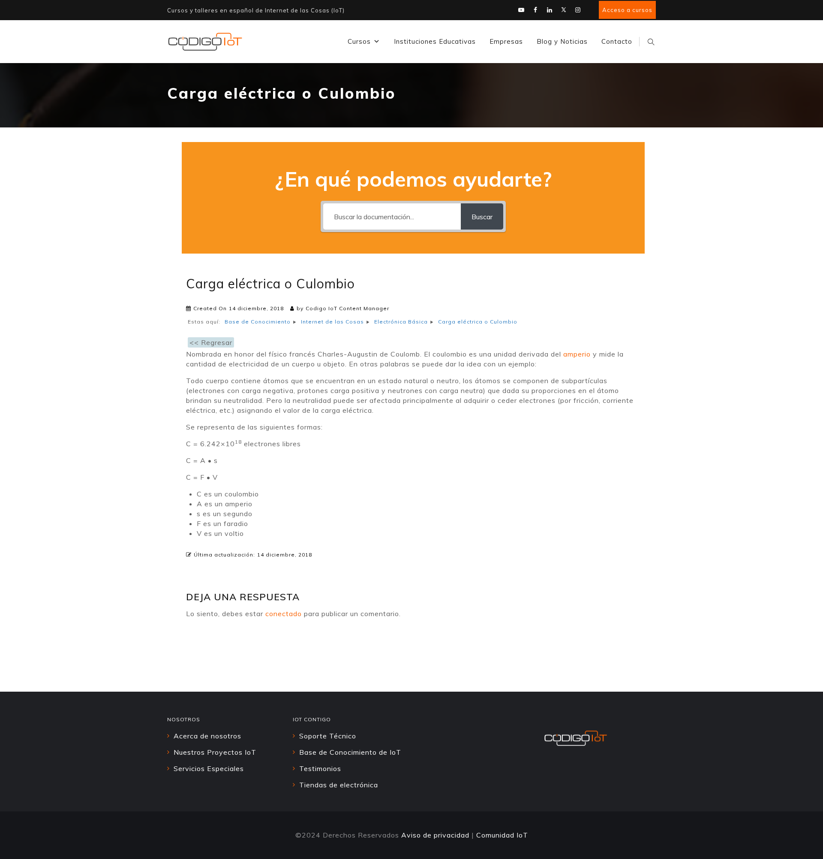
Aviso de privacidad (435, 835)
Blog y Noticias (562, 41)
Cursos (359, 41)
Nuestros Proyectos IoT (215, 752)
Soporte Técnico (327, 736)
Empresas (506, 41)
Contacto (616, 41)
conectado (283, 613)
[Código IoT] (205, 41)
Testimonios (320, 768)
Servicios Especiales (209, 768)
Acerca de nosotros (207, 736)
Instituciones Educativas (435, 41)
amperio (577, 354)
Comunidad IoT (502, 835)
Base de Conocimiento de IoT (350, 752)
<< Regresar (210, 342)
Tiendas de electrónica (338, 784)
